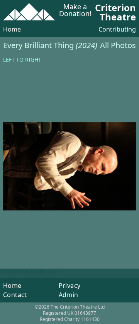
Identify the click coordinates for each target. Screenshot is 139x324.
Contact (15, 295)
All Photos (118, 45)
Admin (68, 295)
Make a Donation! (75, 10)
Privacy (70, 285)
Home (12, 29)
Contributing (117, 29)
